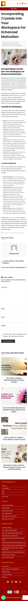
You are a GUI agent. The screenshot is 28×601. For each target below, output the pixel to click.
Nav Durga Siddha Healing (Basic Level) (12, 533)
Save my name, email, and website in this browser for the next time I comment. (15, 335)
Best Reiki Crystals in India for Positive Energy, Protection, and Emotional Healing (14, 467)
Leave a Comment (15, 233)
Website (3, 325)
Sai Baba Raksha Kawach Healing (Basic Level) (14, 545)
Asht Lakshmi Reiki (7, 513)
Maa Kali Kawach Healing (8, 554)
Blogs (22, 232)
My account (5, 496)
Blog (3, 491)
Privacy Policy (5, 566)
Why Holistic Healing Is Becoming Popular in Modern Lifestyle (14, 380)
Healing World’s (12, 217)
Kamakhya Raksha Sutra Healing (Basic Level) (13, 542)
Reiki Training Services (7, 505)
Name (3, 308)
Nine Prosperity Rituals (7, 557)
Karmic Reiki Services (7, 510)
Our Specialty (5, 488)
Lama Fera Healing (6, 527)
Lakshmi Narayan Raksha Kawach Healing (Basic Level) (12, 548)
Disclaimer (4, 577)
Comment (4, 287)
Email (3, 317)
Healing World (14, 254)
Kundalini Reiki (5, 508)
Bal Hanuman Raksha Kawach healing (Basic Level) (13, 539)
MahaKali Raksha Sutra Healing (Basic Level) (13, 552)
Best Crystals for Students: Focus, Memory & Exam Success (14, 438)
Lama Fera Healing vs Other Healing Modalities (13, 262)
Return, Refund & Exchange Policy (10, 569)
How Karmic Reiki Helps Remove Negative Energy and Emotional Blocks (14, 410)
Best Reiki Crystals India (8, 519)
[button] (14, 9)
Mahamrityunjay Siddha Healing (10, 535)
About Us (4, 485)
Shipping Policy (6, 571)
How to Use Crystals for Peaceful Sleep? (13, 267)
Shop (3, 493)
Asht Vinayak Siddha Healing (9, 530)
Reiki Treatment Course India (9, 516)
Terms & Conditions (7, 574)
